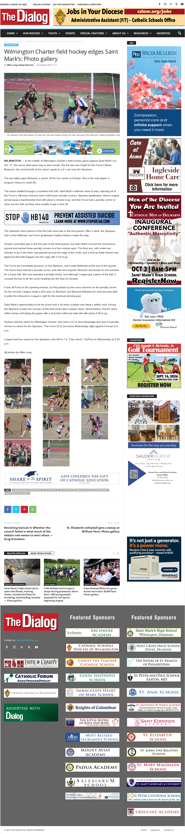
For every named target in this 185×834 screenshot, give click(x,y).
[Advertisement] (154, 511)
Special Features (92, 33)
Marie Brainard (101, 490)
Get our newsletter (64, 4)
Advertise (163, 33)
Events (70, 33)
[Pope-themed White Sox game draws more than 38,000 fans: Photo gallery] (102, 572)
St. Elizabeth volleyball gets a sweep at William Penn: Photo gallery (93, 529)
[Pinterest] (24, 509)
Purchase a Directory (89, 4)
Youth (52, 33)
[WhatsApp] (32, 509)
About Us (118, 33)
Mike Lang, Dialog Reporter (20, 65)
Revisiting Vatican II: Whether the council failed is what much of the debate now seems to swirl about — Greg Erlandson (28, 533)
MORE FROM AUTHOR (41, 553)
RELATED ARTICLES (16, 553)
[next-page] (118, 553)
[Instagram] (165, 4)
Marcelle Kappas (83, 490)
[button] (179, 33)
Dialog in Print (41, 4)
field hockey (50, 490)
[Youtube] (182, 4)
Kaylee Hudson (66, 490)
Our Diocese (31, 33)
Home (11, 33)
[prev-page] (113, 553)
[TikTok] (171, 4)
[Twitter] (176, 4)
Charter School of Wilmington (27, 490)
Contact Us (169, 830)
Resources (141, 33)
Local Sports (18, 41)
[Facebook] (160, 4)
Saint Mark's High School (17, 493)
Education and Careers (15, 584)
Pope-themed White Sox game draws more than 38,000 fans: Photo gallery (100, 591)
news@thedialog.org (27, 640)
